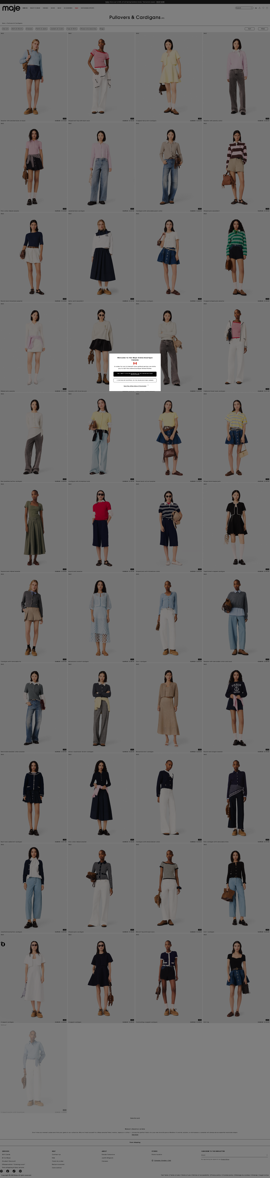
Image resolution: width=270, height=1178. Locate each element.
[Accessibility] (3, 944)
